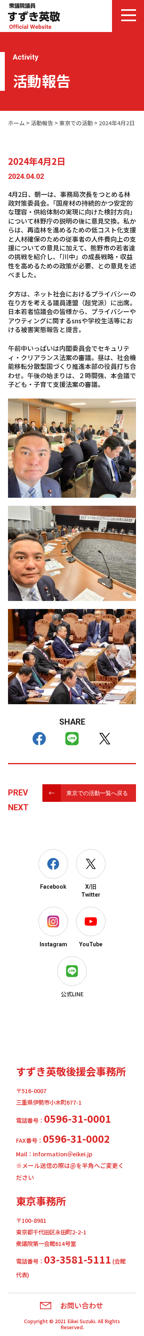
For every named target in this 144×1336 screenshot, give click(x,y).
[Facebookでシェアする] (39, 738)
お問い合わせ (81, 1305)
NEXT (18, 807)
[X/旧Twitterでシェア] (105, 738)
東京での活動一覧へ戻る (97, 793)
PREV (18, 792)
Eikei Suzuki (81, 1321)
